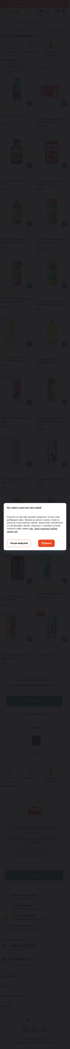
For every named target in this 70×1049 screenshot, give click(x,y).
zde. (31, 528)
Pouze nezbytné (19, 543)
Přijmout (46, 543)
